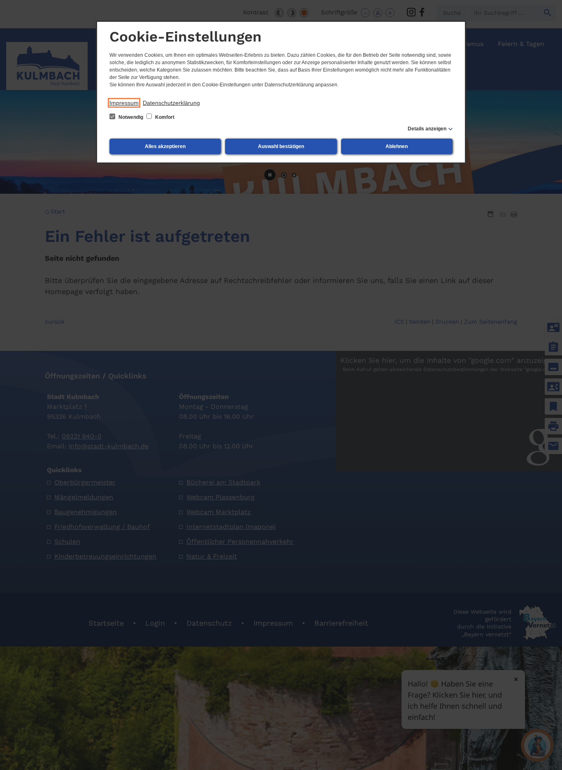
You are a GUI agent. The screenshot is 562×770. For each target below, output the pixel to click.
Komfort (164, 117)
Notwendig (130, 117)
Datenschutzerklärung (171, 103)
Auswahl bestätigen (281, 146)
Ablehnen (397, 146)
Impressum (124, 103)
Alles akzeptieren (165, 146)
